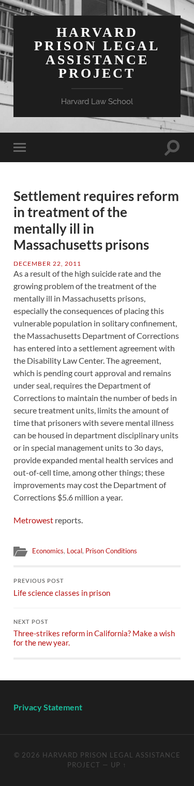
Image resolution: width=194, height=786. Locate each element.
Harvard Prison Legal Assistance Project (97, 53)
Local (74, 551)
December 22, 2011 (47, 263)
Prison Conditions (111, 551)
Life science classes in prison (61, 587)
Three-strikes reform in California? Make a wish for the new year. (94, 633)
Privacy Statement (48, 707)
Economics (48, 551)
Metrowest (33, 520)
